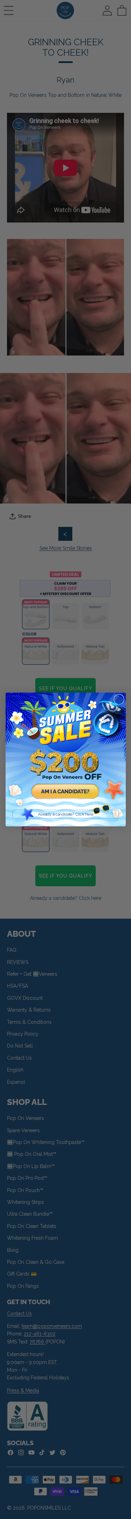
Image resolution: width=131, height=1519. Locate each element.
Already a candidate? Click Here (65, 814)
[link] (66, 752)
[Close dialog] (119, 699)
